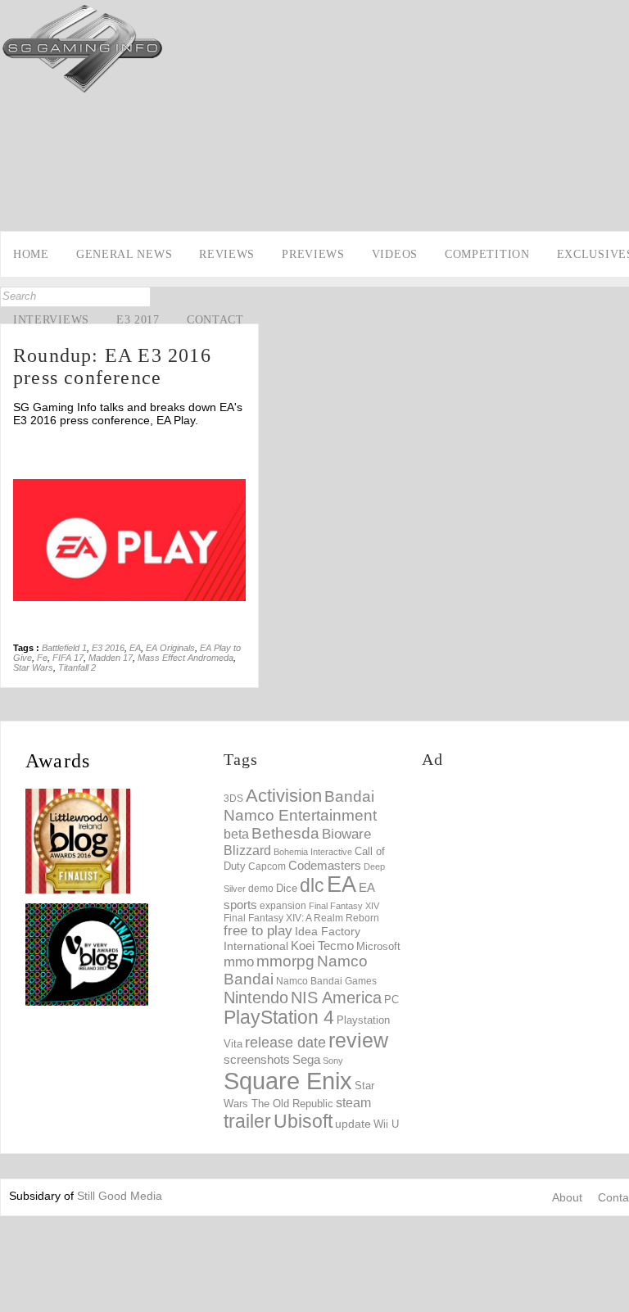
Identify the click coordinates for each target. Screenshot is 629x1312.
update (353, 1123)
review (358, 1040)
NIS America (336, 998)
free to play (258, 931)
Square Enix (288, 1080)
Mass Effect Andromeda (185, 658)
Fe (42, 658)
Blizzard (247, 850)
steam (353, 1102)
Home (31, 254)
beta (236, 834)
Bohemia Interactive (313, 852)
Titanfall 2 (77, 667)
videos (395, 254)
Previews (313, 254)
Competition (487, 254)
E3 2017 (138, 320)
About (567, 1197)
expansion (283, 906)
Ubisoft (303, 1121)
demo (261, 888)
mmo (239, 962)
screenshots (257, 1059)
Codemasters (324, 865)
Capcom (267, 866)
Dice (286, 888)
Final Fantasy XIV (344, 906)
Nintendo (256, 998)
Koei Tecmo (322, 945)
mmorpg (285, 961)
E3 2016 (108, 648)
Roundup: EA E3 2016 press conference (112, 366)
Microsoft (378, 946)
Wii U (386, 1124)
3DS (233, 798)
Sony (333, 1060)
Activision (284, 795)
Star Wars (33, 667)
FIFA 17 (68, 658)
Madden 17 (110, 658)
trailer (247, 1121)
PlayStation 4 (279, 1017)
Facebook (14, 185)
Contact (215, 320)
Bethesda (285, 833)
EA (135, 648)
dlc (312, 885)
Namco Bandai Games (326, 981)
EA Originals (170, 648)
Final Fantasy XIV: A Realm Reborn (301, 917)
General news (124, 254)
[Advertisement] (525, 887)
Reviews (227, 254)
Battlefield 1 (64, 648)
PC (391, 999)
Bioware (346, 834)
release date (285, 1042)
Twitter (14, 210)
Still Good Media (119, 1195)
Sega (306, 1059)
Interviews (51, 320)
